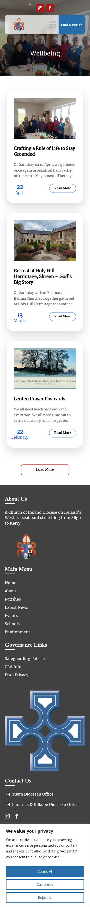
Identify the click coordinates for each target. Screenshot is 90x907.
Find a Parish (72, 25)
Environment (17, 632)
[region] (45, 865)
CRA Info (13, 667)
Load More (45, 469)
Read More (62, 188)
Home (10, 583)
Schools (12, 624)
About (10, 591)
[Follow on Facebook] (50, 8)
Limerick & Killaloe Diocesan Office (45, 805)
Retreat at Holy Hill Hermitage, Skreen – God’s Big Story (43, 277)
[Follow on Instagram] (40, 8)
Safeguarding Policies (25, 659)
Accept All (45, 871)
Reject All (45, 897)
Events (11, 616)
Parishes (13, 599)
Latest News (16, 607)
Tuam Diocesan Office (33, 794)
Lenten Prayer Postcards (39, 399)
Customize (45, 884)
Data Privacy (16, 675)
